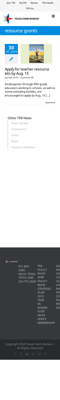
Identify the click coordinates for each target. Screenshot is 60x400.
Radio (14, 141)
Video (14, 135)
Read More (50, 102)
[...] (48, 95)
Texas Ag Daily (20, 123)
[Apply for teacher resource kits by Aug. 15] (36, 54)
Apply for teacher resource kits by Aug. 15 (27, 71)
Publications (18, 129)
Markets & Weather (23, 147)
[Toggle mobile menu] (53, 16)
